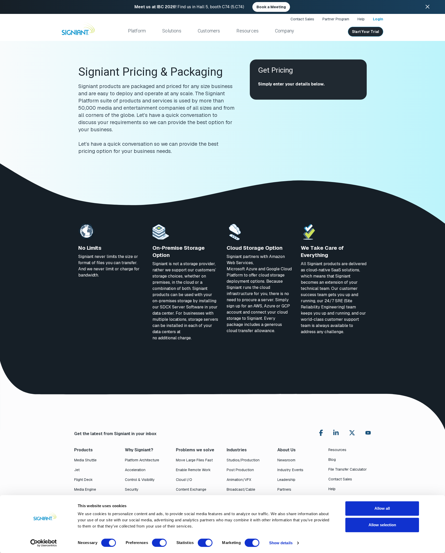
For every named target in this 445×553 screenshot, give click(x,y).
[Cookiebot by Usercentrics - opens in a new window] (43, 543)
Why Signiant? (139, 450)
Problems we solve (195, 450)
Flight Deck (83, 479)
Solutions (171, 30)
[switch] (159, 543)
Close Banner (427, 7)
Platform (137, 30)
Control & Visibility (140, 479)
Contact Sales (302, 19)
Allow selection (382, 525)
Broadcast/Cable (241, 489)
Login (378, 19)
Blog (332, 459)
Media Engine (85, 489)
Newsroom (286, 460)
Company (284, 30)
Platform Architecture (142, 460)
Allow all (382, 508)
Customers (209, 30)
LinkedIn (336, 433)
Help (361, 19)
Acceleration (135, 470)
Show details (281, 543)
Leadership (286, 479)
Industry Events (290, 470)
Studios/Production (243, 460)
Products (83, 450)
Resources (247, 30)
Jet (77, 470)
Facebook (321, 433)
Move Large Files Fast (194, 460)
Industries (237, 450)
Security (132, 489)
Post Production (240, 470)
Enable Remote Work (193, 470)
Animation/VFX (239, 479)
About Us (286, 450)
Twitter (352, 433)
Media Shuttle (85, 460)
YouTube (368, 434)
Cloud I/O (184, 479)
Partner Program (335, 19)
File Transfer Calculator (347, 469)
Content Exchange (191, 489)
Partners (284, 489)
